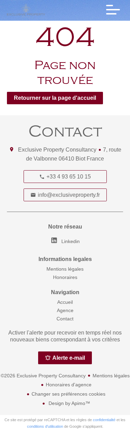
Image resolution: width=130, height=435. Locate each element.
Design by (68, 403)
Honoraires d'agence (69, 384)
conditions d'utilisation (45, 426)
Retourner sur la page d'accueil (55, 98)
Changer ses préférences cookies (68, 394)
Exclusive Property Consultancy (57, 150)
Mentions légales (111, 375)
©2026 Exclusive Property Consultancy (43, 375)
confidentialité (104, 420)
